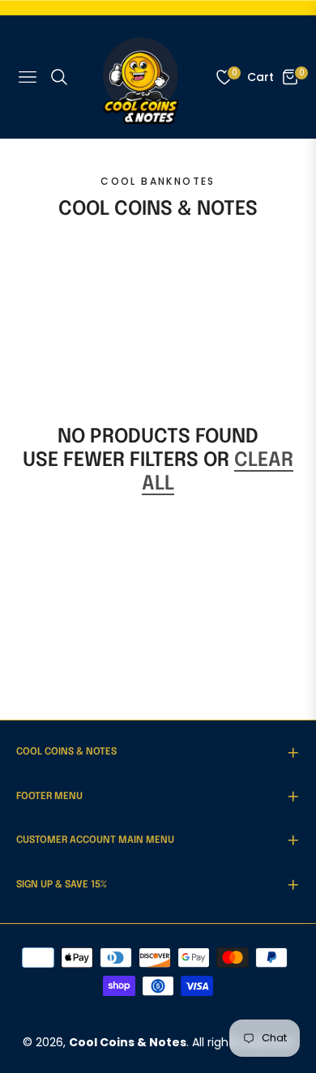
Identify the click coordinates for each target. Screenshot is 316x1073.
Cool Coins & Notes (127, 1042)
